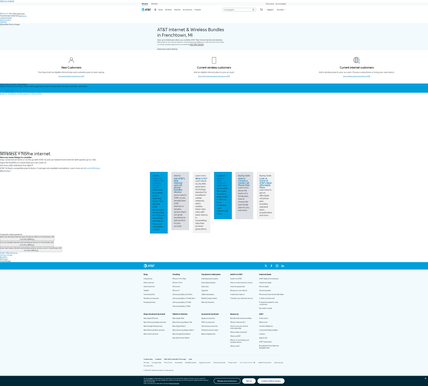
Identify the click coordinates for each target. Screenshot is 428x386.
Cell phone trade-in (237, 294)
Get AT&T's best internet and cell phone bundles (179, 184)
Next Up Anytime (207, 302)
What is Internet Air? (238, 322)
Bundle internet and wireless (241, 318)
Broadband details (190, 362)
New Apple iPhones (151, 318)
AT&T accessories (208, 322)
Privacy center (232, 362)
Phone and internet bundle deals (271, 294)
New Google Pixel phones (153, 326)
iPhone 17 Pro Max (179, 278)
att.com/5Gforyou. (91, 168)
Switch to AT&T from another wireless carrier (158, 183)
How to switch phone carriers (241, 282)
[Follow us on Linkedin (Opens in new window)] (283, 266)
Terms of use (168, 362)
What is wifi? (235, 346)
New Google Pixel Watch (181, 334)
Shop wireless (356, 76)
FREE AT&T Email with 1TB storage (175, 359)
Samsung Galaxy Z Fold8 (181, 302)
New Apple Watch (179, 326)
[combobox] (237, 9)
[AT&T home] (146, 9)
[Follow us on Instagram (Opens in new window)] (277, 266)
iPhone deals (264, 286)
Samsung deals (265, 290)
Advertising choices (219, 362)
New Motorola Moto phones (154, 330)
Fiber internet (149, 282)
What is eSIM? (235, 336)
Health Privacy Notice (264, 362)
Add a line (205, 286)
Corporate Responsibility (268, 330)
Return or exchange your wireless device (239, 341)
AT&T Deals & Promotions (269, 278)
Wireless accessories (151, 298)
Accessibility (179, 362)
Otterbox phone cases (209, 330)
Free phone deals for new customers (268, 303)
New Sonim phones (151, 334)
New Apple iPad (178, 318)
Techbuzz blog (148, 359)
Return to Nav (6, 13)
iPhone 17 (175, 290)
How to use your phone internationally (239, 327)
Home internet (149, 286)
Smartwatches (149, 294)
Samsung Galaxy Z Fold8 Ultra (183, 298)
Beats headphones (208, 334)
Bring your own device (238, 290)
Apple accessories (208, 318)
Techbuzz (11, 93)
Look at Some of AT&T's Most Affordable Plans (265, 183)
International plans (208, 282)
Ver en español (280, 4)
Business (154, 4)
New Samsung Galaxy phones (155, 322)
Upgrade (204, 290)
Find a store (270, 4)
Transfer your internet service (241, 298)
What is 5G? (201, 178)
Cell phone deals (265, 282)
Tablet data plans (207, 294)
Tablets (146, 290)
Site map (146, 362)
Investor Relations (266, 326)
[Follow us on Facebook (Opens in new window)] (271, 266)
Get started (71, 76)
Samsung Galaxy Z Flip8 (181, 306)
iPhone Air (176, 286)
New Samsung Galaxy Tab (182, 322)
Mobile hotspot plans (209, 298)
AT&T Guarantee (265, 342)
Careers (262, 334)
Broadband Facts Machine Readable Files (269, 347)
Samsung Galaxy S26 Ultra (182, 294)
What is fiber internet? (238, 332)
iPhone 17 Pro (177, 282)
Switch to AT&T (236, 278)
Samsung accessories (209, 326)
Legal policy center (205, 362)
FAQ (33, 93)
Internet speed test (237, 286)
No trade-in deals (265, 308)
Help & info (263, 338)
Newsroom (263, 322)
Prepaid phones (149, 302)
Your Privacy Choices (246, 362)
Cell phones (148, 278)
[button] (155, 9)
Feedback (158, 359)
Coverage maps (156, 362)
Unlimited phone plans (209, 278)
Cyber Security (278, 362)
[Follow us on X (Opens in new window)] (266, 266)
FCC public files (148, 366)
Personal (145, 4)
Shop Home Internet (214, 76)
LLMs (190, 359)
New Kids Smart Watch (181, 338)
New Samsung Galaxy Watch (183, 330)
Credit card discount (267, 298)
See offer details (196, 44)
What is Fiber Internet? (221, 180)
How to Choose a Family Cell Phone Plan (244, 182)
